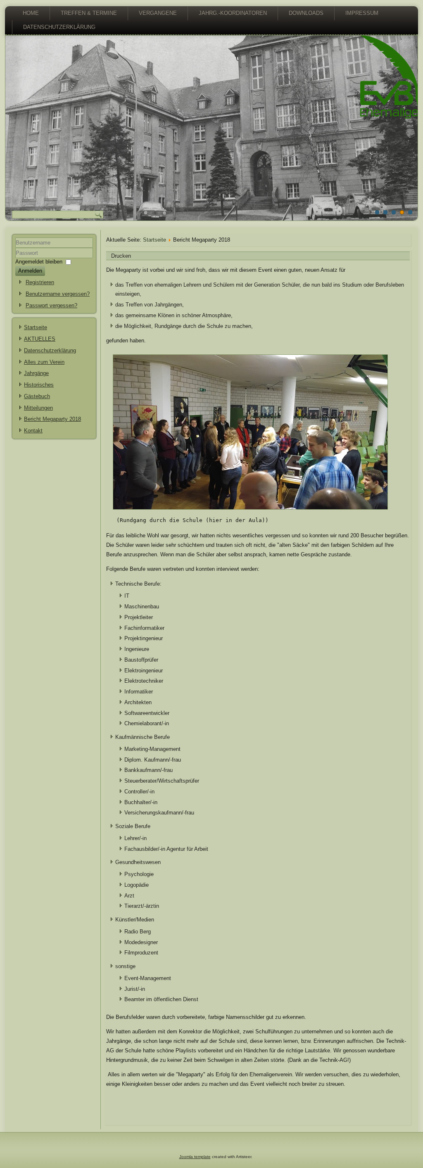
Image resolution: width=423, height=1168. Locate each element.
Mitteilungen (38, 408)
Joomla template (195, 1156)
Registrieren (40, 282)
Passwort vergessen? (51, 305)
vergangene (158, 13)
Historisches (39, 385)
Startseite (35, 327)
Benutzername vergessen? (58, 294)
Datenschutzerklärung (59, 27)
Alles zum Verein (44, 362)
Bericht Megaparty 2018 (52, 419)
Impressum (361, 13)
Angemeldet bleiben (38, 262)
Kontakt (33, 430)
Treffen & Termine (89, 13)
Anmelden (30, 271)
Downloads (306, 13)
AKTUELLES (39, 339)
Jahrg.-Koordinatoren (233, 13)
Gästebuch (37, 396)
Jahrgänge (36, 373)
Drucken (121, 256)
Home (31, 13)
